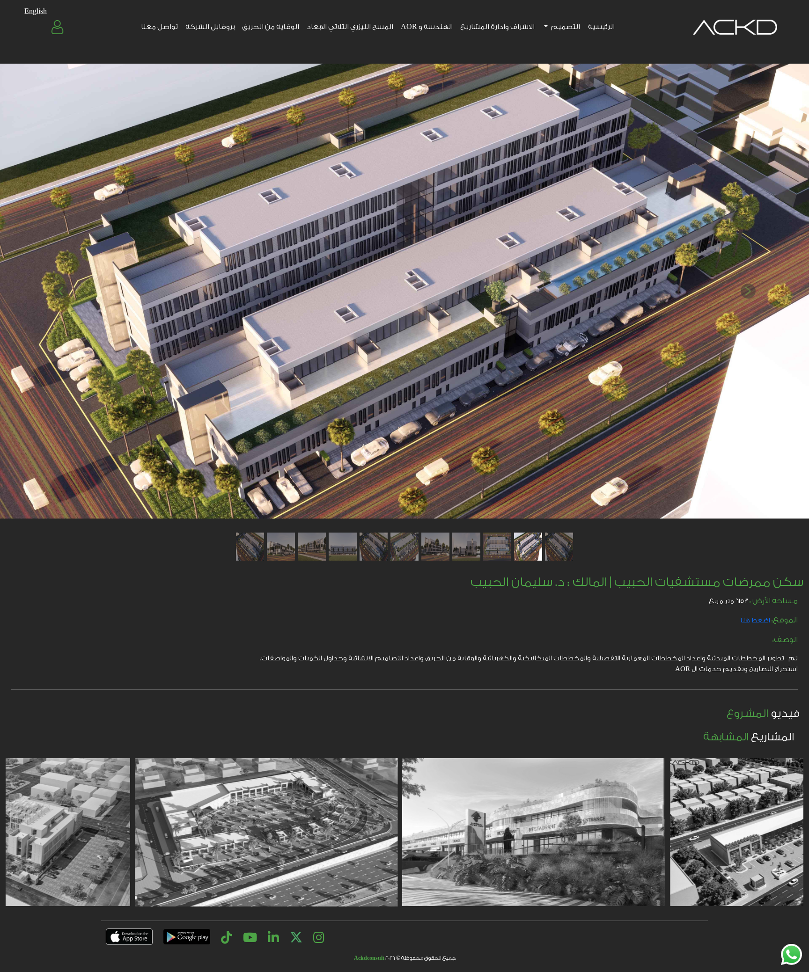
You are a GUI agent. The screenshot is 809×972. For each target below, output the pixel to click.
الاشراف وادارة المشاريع (497, 27)
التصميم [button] (565, 27)
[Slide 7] (374, 546)
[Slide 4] (466, 546)
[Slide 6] (404, 546)
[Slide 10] (281, 546)
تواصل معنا (159, 27)
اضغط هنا (755, 620)
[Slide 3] (497, 546)
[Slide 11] (250, 546)
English (35, 11)
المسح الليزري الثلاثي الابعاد (350, 27)
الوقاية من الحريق (270, 27)
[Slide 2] (528, 546)
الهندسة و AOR (427, 27)
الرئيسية (601, 27)
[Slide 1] (559, 546)
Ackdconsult (369, 958)
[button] (58, 27)
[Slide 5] (435, 546)
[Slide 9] (312, 546)
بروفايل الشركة (210, 27)
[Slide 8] (343, 546)
